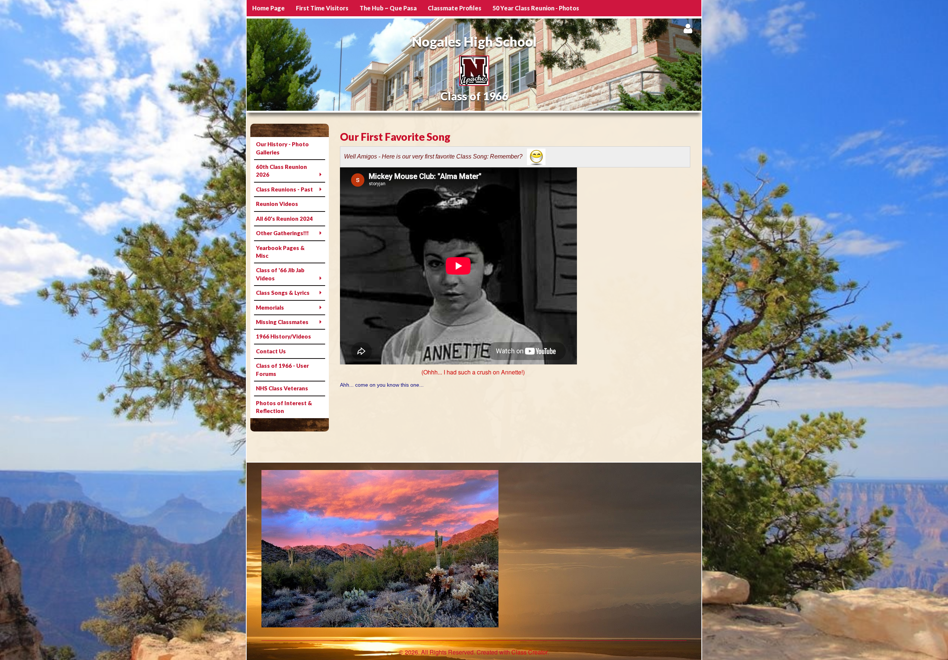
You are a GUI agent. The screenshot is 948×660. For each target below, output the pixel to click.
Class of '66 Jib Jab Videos (280, 274)
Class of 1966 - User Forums (282, 369)
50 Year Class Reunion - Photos (536, 7)
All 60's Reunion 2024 (284, 218)
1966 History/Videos (283, 336)
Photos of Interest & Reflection (284, 407)
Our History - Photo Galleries (282, 148)
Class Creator (529, 652)
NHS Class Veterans (282, 388)
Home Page (268, 7)
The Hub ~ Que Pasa (388, 7)
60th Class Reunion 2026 (281, 170)
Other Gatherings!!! (282, 233)
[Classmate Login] (688, 28)
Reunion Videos (277, 203)
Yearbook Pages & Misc (280, 251)
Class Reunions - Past (284, 189)
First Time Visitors (322, 7)
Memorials (270, 307)
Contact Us (271, 351)
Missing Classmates (282, 322)
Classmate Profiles (454, 7)
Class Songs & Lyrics (283, 292)
